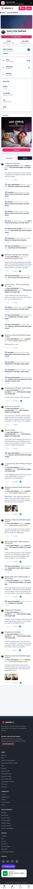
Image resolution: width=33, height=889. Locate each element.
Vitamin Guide (5, 771)
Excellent (8, 68)
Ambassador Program (7, 781)
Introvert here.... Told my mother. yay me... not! (17, 285)
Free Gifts (4, 787)
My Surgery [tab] (9, 158)
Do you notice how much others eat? (19, 277)
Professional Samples (7, 852)
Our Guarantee (5, 846)
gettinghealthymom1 (11, 290)
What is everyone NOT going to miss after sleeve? (18, 222)
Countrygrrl (10, 238)
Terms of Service (9, 882)
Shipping (3, 836)
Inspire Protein (5, 818)
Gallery (3, 800)
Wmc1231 (27, 545)
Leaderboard (5, 797)
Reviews (3, 768)
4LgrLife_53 (8, 614)
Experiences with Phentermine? (17, 248)
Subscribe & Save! (6, 779)
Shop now (16, 150)
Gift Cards (4, 784)
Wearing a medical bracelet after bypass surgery (18, 336)
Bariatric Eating (5, 823)
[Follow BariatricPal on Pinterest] (12, 861)
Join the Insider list (8, 744)
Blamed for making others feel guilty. (19, 186)
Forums (3, 794)
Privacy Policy (18, 882)
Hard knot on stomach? (12, 406)
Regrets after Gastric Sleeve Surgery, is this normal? (17, 542)
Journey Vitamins (6, 825)
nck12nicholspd (9, 410)
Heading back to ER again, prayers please (17, 364)
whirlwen (10, 202)
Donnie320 (10, 192)
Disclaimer (25, 882)
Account (3, 841)
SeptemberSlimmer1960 (14, 228)
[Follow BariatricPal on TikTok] (17, 861)
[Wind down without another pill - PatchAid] (16, 132)
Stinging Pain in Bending (15, 603)
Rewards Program (6, 776)
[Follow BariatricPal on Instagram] (8, 861)
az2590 (9, 307)
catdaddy (27, 339)
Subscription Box (6, 773)
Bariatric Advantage (7, 828)
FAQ (2, 765)
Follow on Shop (9, 866)
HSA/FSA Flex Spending (8, 760)
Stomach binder (10, 430)
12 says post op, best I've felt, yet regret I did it (18, 464)
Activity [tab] (25, 158)
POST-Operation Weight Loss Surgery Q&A (17, 411)
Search (3, 805)
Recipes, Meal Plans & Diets (9, 763)
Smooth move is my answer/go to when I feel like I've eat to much (18, 380)
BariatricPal (4, 815)
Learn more (3, 3)
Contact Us (4, 844)
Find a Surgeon (5, 802)
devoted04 (10, 352)
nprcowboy (10, 362)
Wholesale (4, 849)
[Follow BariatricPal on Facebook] (3, 861)
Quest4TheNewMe (10, 434)
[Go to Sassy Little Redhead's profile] (2, 164)
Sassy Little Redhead (13, 165)
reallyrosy (27, 165)
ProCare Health (5, 820)
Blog (2, 758)
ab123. (9, 221)
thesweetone (11, 370)
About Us (4, 755)
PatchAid (3, 812)
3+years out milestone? (12, 163)
